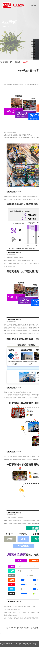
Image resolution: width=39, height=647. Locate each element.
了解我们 (33, 5)
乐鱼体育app (13, 6)
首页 (11, 62)
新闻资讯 (17, 62)
